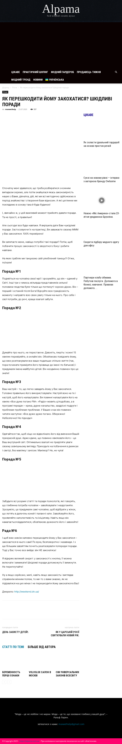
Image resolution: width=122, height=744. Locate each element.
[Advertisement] (61, 44)
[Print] (56, 116)
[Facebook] (5, 116)
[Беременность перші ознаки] (14, 662)
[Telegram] (27, 116)
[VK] (13, 116)
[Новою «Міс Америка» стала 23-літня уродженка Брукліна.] (102, 200)
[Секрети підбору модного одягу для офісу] (102, 232)
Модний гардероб (62, 72)
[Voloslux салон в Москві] (40, 662)
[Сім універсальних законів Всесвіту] (67, 662)
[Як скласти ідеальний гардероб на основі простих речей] (102, 130)
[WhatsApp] (42, 116)
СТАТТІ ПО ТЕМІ (13, 647)
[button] (116, 72)
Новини (38, 79)
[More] (64, 116)
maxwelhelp (10, 109)
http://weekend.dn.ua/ (26, 591)
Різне (14, 87)
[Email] (49, 116)
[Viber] (34, 116)
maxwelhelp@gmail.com (71, 724)
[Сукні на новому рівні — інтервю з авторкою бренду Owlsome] (102, 165)
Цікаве (15, 72)
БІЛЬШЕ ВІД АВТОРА (42, 647)
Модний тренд (20, 79)
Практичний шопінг (35, 72)
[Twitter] (20, 116)
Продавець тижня (89, 72)
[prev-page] (4, 682)
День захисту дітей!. (15, 632)
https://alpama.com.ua (29, 741)
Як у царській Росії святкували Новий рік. (65, 634)
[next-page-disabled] (9, 682)
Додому (5, 87)
